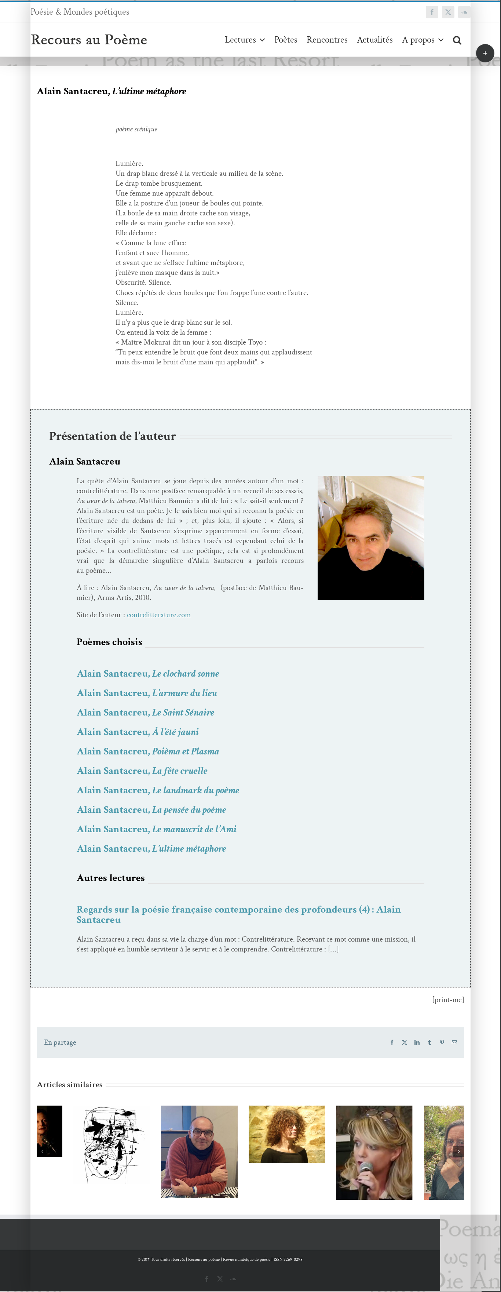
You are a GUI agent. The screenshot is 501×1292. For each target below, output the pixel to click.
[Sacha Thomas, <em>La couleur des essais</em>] (338, 1157)
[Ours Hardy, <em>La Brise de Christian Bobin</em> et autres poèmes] (426, 1158)
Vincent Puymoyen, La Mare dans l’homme (152, 1133)
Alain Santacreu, (148, 673)
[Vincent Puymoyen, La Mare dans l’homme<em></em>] (162, 1152)
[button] (457, 39)
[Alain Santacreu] (371, 479)
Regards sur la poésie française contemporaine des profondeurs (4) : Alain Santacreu (239, 915)
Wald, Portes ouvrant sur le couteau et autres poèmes (64, 1126)
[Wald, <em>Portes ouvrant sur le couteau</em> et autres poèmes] (75, 1145)
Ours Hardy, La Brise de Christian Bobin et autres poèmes (415, 1139)
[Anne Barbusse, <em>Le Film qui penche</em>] (250, 1134)
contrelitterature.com (159, 615)
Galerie (86, 1126)
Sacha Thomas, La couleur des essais (327, 1143)
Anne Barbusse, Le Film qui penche (240, 1121)
